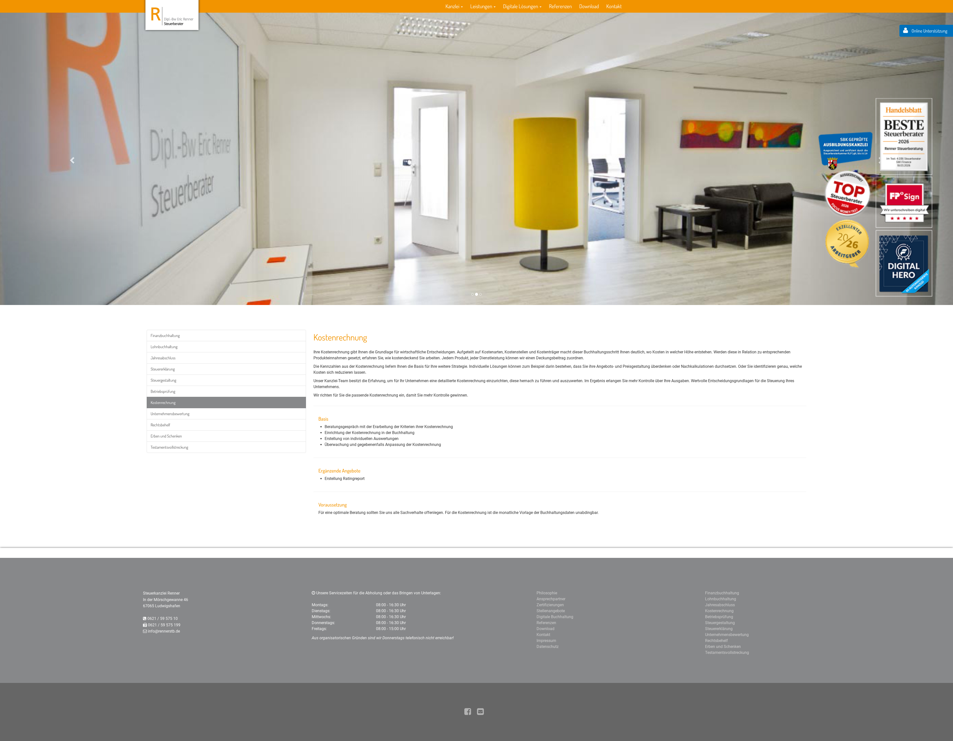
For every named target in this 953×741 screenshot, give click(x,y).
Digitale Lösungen (521, 6)
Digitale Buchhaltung (555, 616)
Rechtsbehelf (160, 424)
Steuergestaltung (163, 380)
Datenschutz (548, 646)
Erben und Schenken (166, 436)
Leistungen (481, 6)
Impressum (546, 640)
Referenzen (560, 6)
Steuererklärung (163, 369)
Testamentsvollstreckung (169, 447)
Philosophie (547, 593)
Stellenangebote (551, 610)
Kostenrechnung (163, 402)
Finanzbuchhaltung (165, 335)
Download (589, 6)
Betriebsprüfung (163, 391)
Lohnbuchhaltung (164, 346)
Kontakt (614, 6)
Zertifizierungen (550, 605)
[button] (71, 158)
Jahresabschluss (163, 357)
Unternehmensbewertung (170, 413)
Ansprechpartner (551, 599)
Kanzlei (452, 6)
